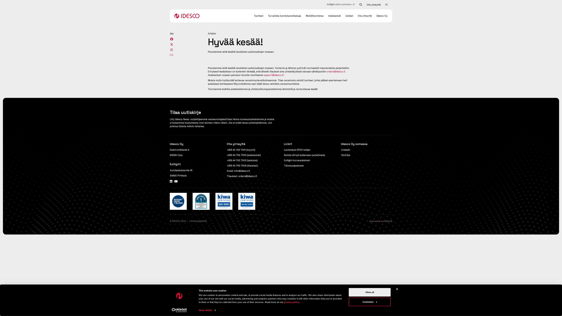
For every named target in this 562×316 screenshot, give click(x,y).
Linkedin (345, 149)
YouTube (345, 155)
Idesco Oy (382, 15)
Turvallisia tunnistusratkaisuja (284, 15)
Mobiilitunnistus (314, 15)
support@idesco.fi (273, 75)
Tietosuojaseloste (294, 165)
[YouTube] (176, 181)
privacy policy (291, 302)
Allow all (369, 292)
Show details (205, 310)
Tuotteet (258, 15)
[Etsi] (360, 4)
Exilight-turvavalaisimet (297, 160)
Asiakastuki (334, 15)
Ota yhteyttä (374, 4)
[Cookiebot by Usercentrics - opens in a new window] (179, 310)
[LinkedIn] (171, 181)
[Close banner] (397, 289)
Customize (368, 301)
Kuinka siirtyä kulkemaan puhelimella (304, 155)
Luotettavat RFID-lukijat (297, 149)
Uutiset (349, 15)
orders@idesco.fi (336, 71)
